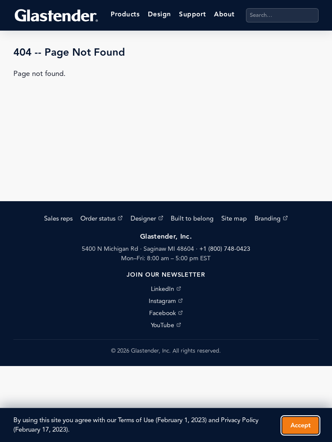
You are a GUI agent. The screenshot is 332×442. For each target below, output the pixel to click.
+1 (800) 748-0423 (224, 248)
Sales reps (58, 219)
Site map (234, 219)
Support (192, 14)
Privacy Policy (240, 420)
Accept (300, 425)
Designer (147, 219)
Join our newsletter (166, 275)
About (224, 14)
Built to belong (192, 219)
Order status (101, 219)
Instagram (166, 301)
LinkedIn (166, 289)
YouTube (166, 325)
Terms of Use (136, 420)
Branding (271, 219)
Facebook (166, 313)
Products (125, 14)
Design (159, 14)
